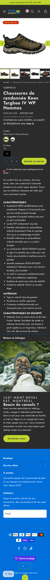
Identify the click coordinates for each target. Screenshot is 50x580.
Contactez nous (16, 438)
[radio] (6, 139)
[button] (4, 11)
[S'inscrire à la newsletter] (44, 514)
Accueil (6, 82)
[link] (39, 11)
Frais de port (7, 117)
